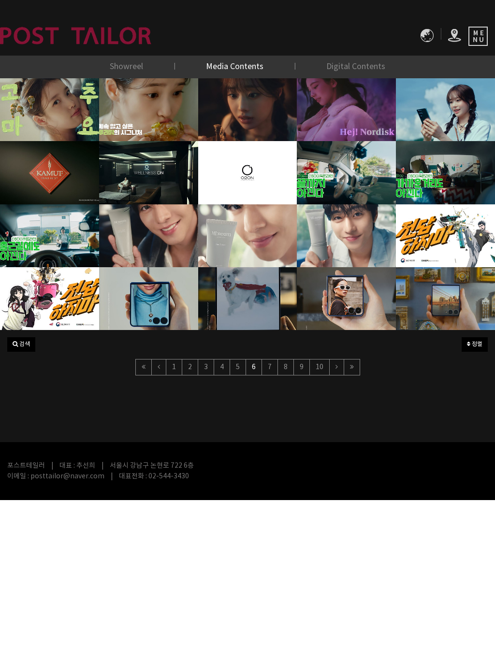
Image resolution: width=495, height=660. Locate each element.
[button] (21, 344)
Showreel (127, 66)
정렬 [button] (476, 344)
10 (319, 367)
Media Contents (235, 66)
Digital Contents (355, 66)
